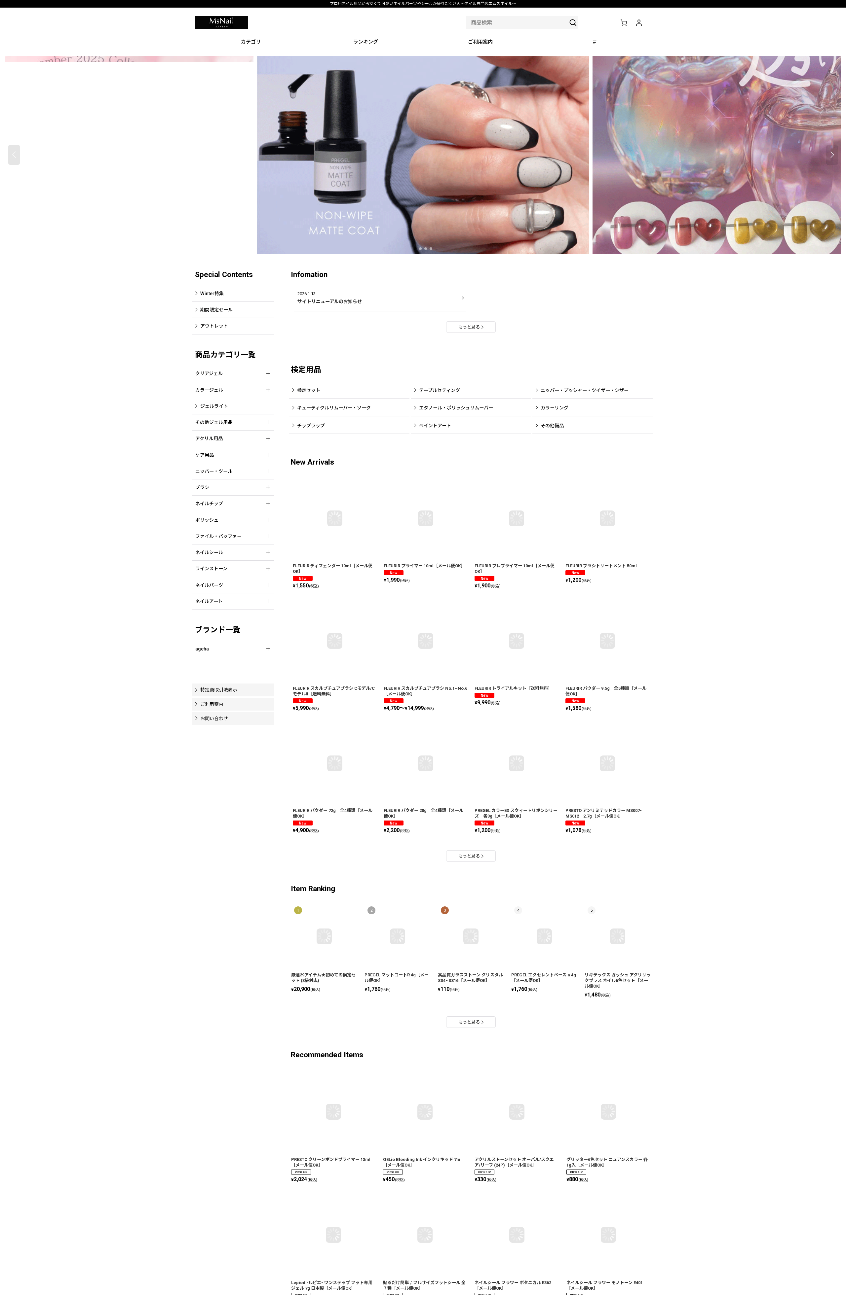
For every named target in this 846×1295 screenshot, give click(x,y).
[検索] (573, 22)
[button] (595, 42)
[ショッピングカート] (624, 22)
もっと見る (469, 327)
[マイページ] (639, 22)
